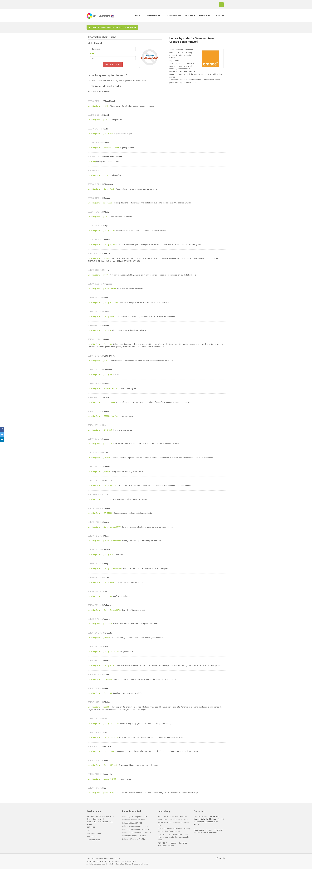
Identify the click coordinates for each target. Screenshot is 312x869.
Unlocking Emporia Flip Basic (133, 819)
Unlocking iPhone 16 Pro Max (134, 839)
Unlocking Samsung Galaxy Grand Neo (103, 302)
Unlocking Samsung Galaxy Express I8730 (104, 527)
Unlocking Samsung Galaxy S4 (100, 693)
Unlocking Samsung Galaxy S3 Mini (101, 316)
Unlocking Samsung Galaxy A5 (100, 374)
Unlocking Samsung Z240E (98, 360)
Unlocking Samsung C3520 (98, 120)
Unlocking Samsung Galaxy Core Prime (103, 651)
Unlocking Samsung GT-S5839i (100, 513)
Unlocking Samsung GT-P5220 (100, 203)
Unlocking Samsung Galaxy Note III (102, 289)
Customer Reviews (173, 15)
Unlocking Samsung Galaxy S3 (100, 344)
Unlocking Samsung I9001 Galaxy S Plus (103, 793)
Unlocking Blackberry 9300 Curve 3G (136, 832)
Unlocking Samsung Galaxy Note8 (101, 230)
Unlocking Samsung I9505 (98, 106)
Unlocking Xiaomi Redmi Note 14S (135, 826)
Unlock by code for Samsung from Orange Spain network (191, 40)
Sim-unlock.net (92, 861)
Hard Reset (115, 861)
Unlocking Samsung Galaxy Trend (101, 751)
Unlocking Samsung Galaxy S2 (100, 330)
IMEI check (127, 861)
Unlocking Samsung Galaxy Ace (100, 133)
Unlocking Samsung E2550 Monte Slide (103, 147)
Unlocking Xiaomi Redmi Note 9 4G (136, 829)
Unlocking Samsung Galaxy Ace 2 (101, 554)
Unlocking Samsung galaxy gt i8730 (102, 779)
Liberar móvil (102, 864)
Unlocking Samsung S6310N (99, 258)
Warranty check (153, 15)
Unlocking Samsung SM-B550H (134, 816)
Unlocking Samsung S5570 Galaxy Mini (103, 388)
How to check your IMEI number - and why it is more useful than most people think (173, 837)
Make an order (113, 64)
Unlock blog (190, 15)
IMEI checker (106, 861)
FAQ (88, 830)
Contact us (219, 15)
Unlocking (92, 161)
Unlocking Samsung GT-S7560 (100, 430)
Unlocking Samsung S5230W (99, 457)
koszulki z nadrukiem (128, 864)
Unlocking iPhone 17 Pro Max (134, 836)
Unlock (138, 15)
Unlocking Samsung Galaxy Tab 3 (101, 189)
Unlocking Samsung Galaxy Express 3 (102, 244)
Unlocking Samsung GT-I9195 (99, 499)
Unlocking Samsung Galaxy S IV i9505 (102, 485)
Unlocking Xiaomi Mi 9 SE (132, 823)
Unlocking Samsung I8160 (98, 275)
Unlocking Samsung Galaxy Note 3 (101, 665)
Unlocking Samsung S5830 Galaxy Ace (103, 416)
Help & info (204, 15)
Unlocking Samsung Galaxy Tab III (101, 402)
